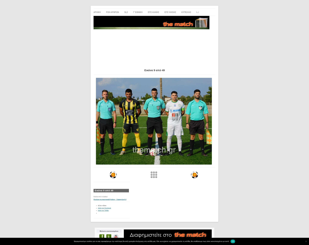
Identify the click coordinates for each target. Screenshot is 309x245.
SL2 (126, 12)
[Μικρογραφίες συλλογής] (154, 174)
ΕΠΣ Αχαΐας (153, 12)
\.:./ (197, 12)
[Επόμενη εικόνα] (194, 174)
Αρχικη (97, 12)
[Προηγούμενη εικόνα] (113, 174)
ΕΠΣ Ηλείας (170, 12)
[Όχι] (306, 241)
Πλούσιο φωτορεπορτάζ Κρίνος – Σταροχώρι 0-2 (110, 199)
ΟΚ (233, 241)
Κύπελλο (186, 12)
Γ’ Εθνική (138, 12)
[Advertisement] (154, 48)
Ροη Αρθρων (112, 12)
